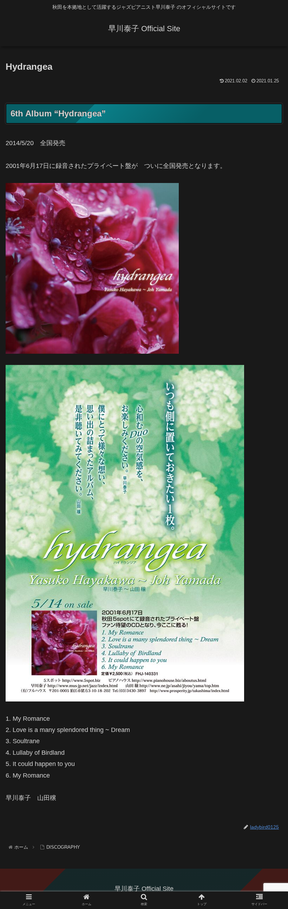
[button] (266, 690)
